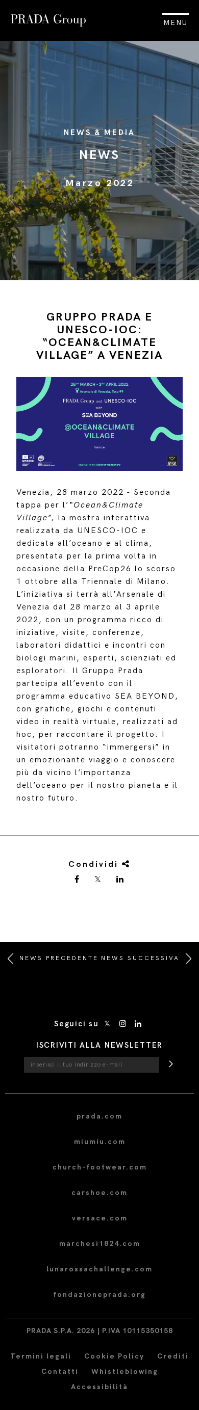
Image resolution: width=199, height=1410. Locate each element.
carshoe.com (99, 1192)
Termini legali (40, 1356)
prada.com (99, 1116)
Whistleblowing (124, 1371)
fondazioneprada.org (99, 1294)
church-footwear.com (100, 1167)
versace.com (100, 1218)
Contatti (60, 1371)
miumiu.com (100, 1141)
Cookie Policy (114, 1356)
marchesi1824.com (99, 1243)
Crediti (173, 1356)
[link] (77, 880)
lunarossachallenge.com (99, 1269)
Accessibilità (99, 1386)
